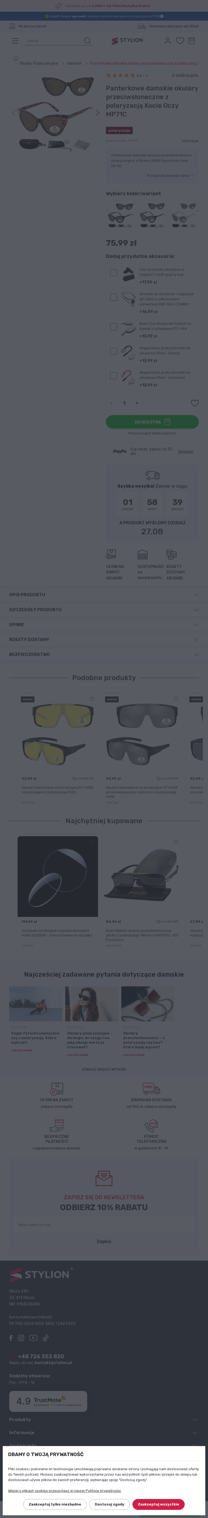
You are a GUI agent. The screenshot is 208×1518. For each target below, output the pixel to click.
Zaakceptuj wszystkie (158, 1504)
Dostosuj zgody (109, 1504)
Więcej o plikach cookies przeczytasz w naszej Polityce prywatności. (64, 1491)
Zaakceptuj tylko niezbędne (55, 1504)
